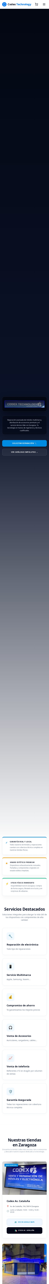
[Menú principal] (44, 4)
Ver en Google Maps (24, 1222)
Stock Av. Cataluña (24, 1230)
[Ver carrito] (36, 4)
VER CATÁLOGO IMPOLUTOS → (24, 452)
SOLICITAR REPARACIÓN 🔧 (24, 443)
